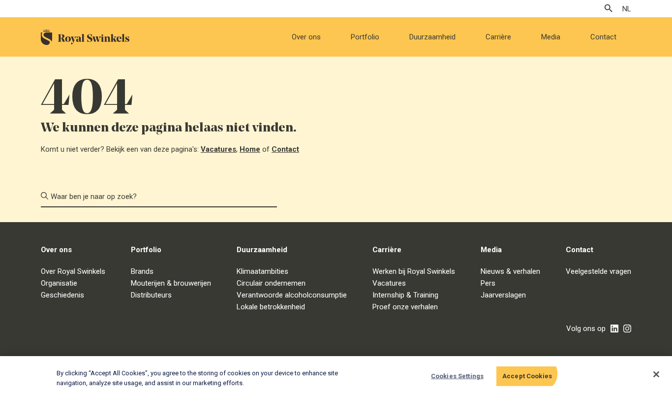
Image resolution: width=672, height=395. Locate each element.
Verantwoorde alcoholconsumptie (292, 295)
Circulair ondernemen (271, 283)
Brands (142, 271)
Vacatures (218, 149)
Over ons (306, 37)
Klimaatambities (262, 271)
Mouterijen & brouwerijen (171, 283)
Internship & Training (405, 295)
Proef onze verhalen (405, 306)
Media (550, 37)
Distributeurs (151, 295)
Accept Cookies (527, 376)
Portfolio (365, 37)
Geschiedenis (62, 295)
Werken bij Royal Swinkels (413, 271)
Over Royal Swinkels (73, 271)
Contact (603, 37)
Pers (488, 283)
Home (250, 149)
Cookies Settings (457, 376)
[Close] (656, 374)
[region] (336, 375)
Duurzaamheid (432, 37)
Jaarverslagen (503, 295)
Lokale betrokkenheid (271, 306)
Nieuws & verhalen (510, 271)
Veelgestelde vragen (598, 271)
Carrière (498, 37)
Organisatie (59, 283)
